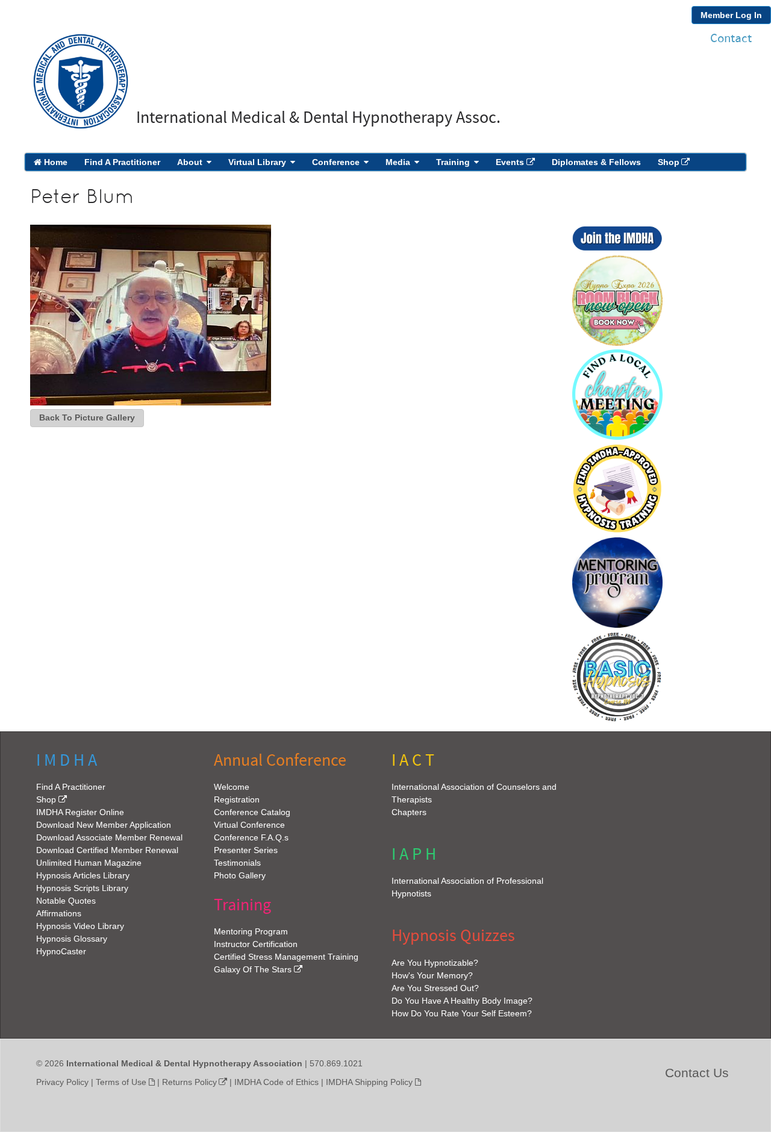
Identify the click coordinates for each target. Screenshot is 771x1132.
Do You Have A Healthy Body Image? (462, 1000)
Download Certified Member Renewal (107, 850)
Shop (668, 162)
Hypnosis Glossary (71, 938)
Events (510, 162)
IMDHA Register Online (80, 812)
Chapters (409, 812)
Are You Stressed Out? (435, 988)
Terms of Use (121, 1082)
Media (398, 162)
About (189, 162)
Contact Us (697, 1073)
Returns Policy (189, 1082)
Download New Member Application (103, 825)
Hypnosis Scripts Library (82, 888)
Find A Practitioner (122, 162)
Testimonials (237, 863)
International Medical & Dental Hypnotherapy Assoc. (318, 118)
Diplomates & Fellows (596, 162)
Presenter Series (246, 850)
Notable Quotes (66, 900)
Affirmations (58, 913)
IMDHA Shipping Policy (369, 1082)
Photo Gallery (240, 875)
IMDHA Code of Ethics (276, 1082)
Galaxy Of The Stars (253, 969)
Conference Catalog (252, 812)
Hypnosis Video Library (80, 926)
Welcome (231, 787)
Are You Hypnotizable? (435, 963)
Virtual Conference (249, 825)
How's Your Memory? (432, 975)
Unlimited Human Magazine (89, 863)
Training (453, 162)
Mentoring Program (251, 931)
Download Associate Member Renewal (109, 837)
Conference (336, 162)
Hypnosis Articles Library (83, 875)
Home (54, 162)
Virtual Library (257, 162)
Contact (731, 38)
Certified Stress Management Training (286, 957)
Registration (237, 799)
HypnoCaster (61, 951)
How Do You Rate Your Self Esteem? (462, 1013)
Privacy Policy (62, 1082)
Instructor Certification (256, 944)
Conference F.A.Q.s (251, 837)
